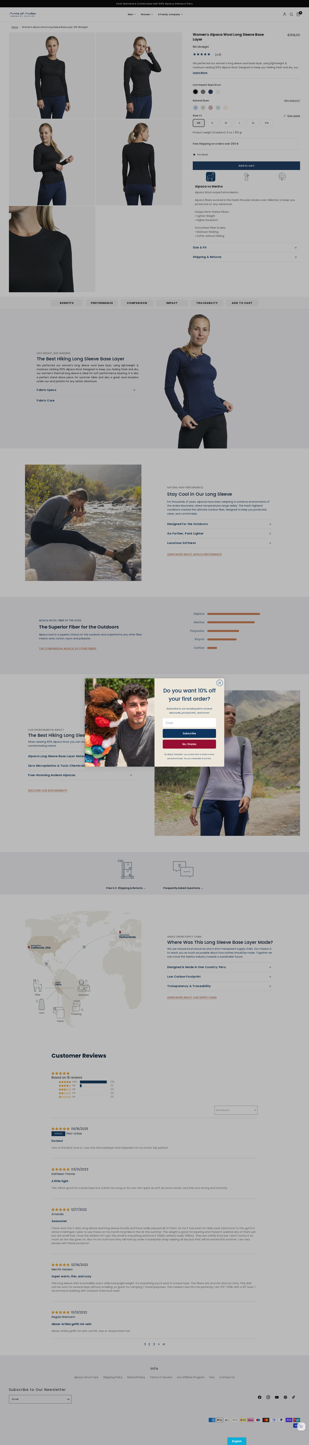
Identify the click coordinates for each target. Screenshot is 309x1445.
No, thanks (189, 744)
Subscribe (189, 733)
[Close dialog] (220, 683)
